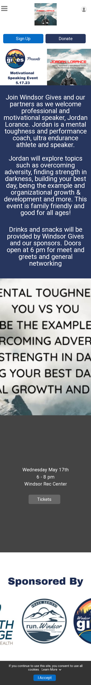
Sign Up (23, 38)
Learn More (49, 669)
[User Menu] (84, 9)
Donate (66, 38)
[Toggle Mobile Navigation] (4, 8)
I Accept (45, 678)
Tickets (44, 499)
